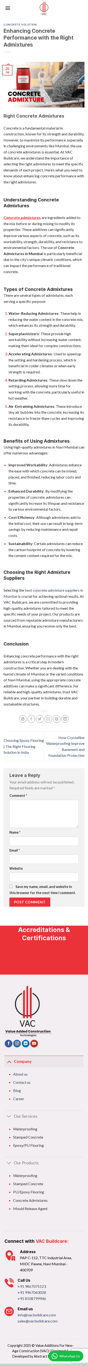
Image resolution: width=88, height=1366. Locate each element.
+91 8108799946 (32, 1298)
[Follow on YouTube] (34, 1044)
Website (16, 868)
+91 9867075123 (32, 1286)
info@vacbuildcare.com (37, 1315)
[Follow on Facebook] (8, 1044)
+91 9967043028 (32, 1292)
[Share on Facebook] (31, 719)
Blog (17, 1090)
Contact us (22, 1082)
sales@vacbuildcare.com (37, 1321)
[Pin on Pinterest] (57, 719)
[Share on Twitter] (40, 719)
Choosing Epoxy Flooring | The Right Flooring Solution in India (24, 746)
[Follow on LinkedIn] (26, 1044)
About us (20, 1074)
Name (14, 832)
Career (18, 1098)
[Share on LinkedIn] (65, 719)
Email (14, 850)
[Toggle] (9, 1061)
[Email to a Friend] (48, 719)
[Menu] (8, 8)
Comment (18, 796)
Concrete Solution (20, 24)
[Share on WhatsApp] (23, 719)
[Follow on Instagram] (17, 1044)
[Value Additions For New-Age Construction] (44, 8)
